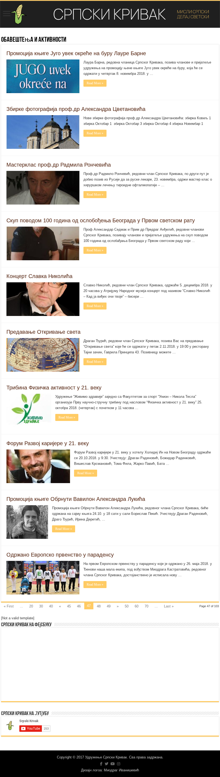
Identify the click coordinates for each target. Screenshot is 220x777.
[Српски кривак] (110, 14)
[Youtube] (112, 764)
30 (41, 606)
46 (79, 606)
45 (69, 606)
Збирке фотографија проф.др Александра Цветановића (75, 109)
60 (136, 606)
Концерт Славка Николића (39, 276)
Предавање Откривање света (43, 332)
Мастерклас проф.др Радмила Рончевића (58, 165)
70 (146, 606)
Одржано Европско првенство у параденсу (60, 555)
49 (109, 606)
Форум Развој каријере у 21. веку (47, 443)
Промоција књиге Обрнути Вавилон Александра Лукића (75, 499)
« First (9, 606)
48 (99, 606)
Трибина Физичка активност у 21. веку (53, 388)
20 (31, 606)
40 (51, 606)
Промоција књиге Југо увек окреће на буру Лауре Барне (76, 53)
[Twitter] (106, 764)
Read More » (95, 83)
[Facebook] (101, 764)
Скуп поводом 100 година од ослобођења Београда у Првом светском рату (100, 220)
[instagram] (118, 764)
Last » (169, 606)
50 (127, 606)
